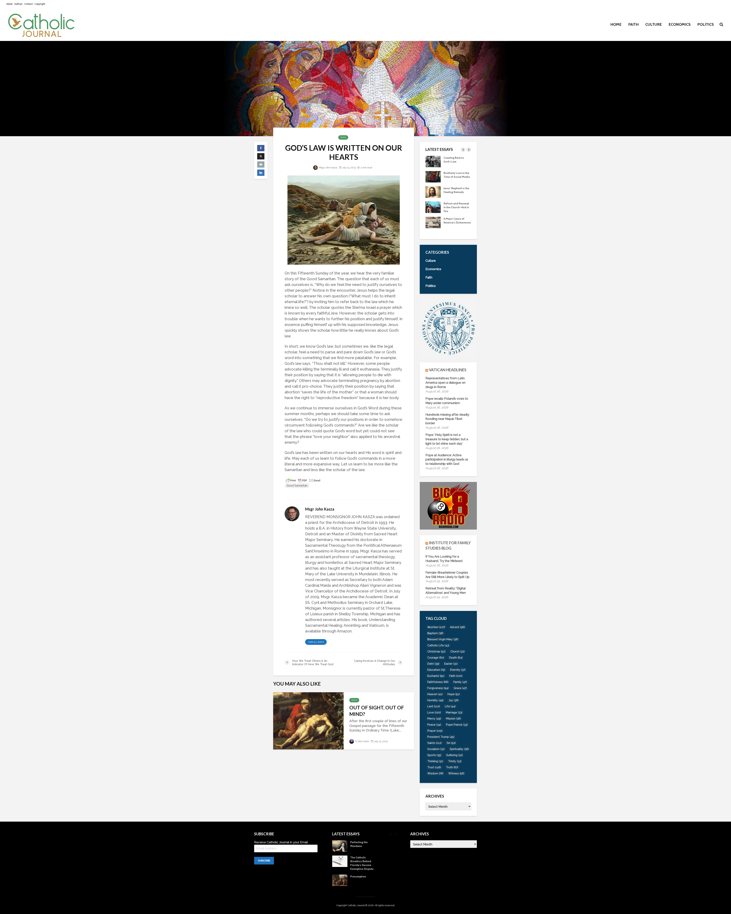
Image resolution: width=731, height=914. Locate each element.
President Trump (440, 736)
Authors (18, 4)
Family (460, 681)
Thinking (435, 761)
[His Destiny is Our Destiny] (433, 176)
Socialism (436, 749)
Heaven (435, 694)
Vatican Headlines (447, 369)
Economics (680, 24)
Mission (453, 718)
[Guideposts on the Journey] (433, 191)
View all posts (316, 642)
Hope (454, 694)
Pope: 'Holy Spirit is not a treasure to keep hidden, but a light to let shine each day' (446, 439)
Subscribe (264, 860)
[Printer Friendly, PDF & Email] (303, 480)
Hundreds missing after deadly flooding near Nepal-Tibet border (447, 419)
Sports (434, 755)
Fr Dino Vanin (362, 741)
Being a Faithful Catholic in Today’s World (455, 161)
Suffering (454, 755)
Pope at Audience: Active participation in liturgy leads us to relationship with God (446, 459)
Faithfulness (437, 681)
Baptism (435, 633)
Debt (433, 663)
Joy (453, 700)
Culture (653, 24)
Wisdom (435, 773)
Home (616, 24)
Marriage (454, 712)
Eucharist (435, 675)
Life (450, 706)
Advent (457, 627)
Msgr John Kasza (327, 167)
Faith (633, 24)
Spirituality (459, 749)
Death (456, 657)
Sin (451, 742)
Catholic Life (438, 645)
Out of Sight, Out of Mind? (376, 710)
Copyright (39, 4)
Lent (433, 706)
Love (434, 712)
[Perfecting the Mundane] (433, 207)
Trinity (454, 761)
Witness (456, 773)
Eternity (457, 669)
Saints (434, 742)
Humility (435, 700)
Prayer (435, 730)
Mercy (434, 718)
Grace (460, 688)
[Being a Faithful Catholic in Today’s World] (433, 161)
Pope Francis (457, 724)
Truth (452, 767)
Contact (28, 4)
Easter (451, 663)
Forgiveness (438, 688)
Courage (435, 657)
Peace (434, 724)
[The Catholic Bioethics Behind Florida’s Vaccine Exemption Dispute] (433, 222)
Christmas (436, 651)
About (9, 4)
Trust (434, 767)
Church (457, 651)
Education (436, 669)
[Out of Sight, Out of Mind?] (308, 720)
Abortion (436, 627)
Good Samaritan (296, 485)
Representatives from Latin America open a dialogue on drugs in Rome (445, 382)
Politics (705, 24)
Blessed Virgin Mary (442, 639)
